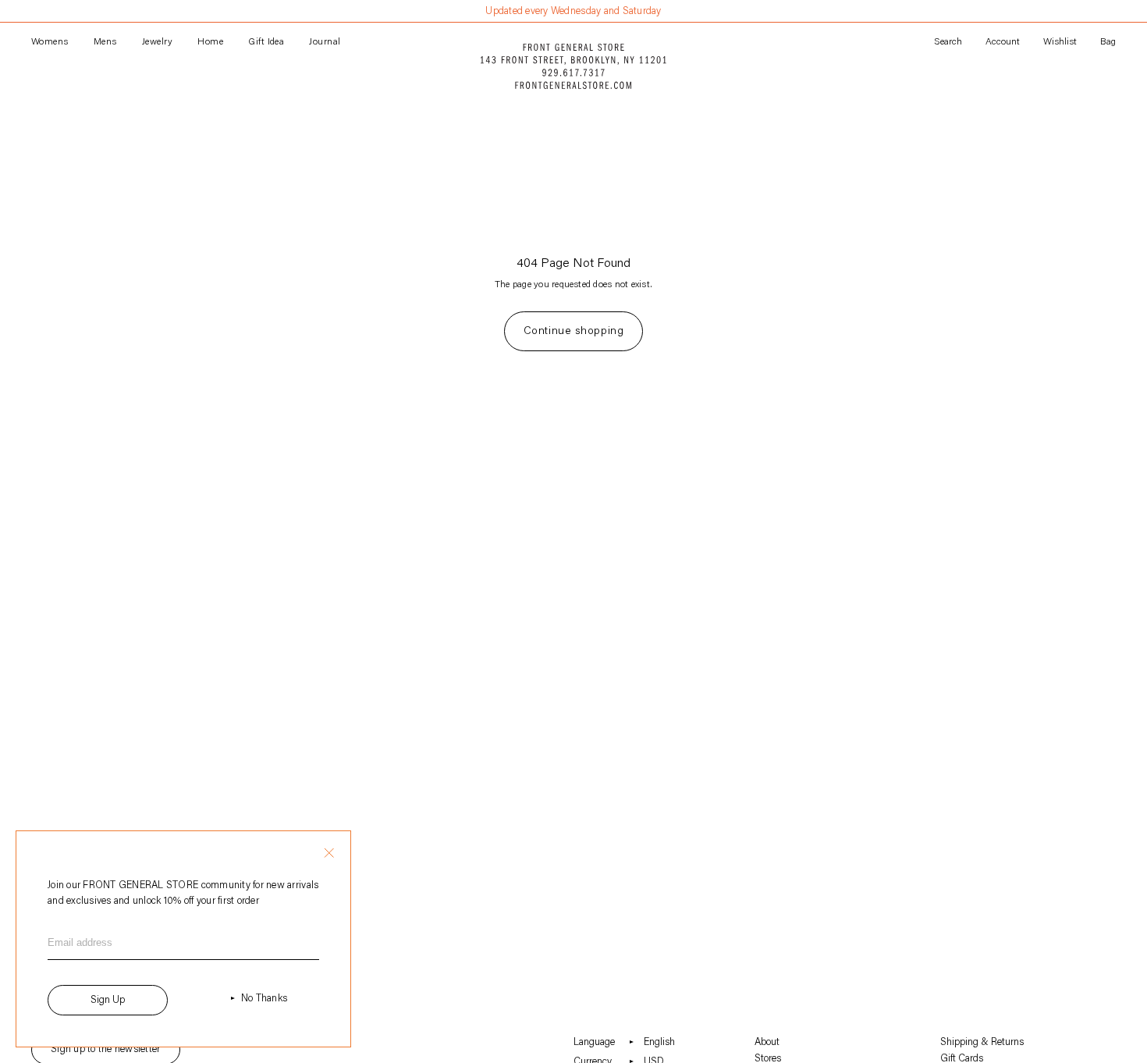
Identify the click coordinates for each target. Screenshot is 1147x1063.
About (767, 1042)
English (659, 1042)
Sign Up (108, 1000)
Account (1002, 42)
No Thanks (264, 999)
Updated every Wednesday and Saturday (573, 11)
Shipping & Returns (982, 1042)
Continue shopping (574, 331)
